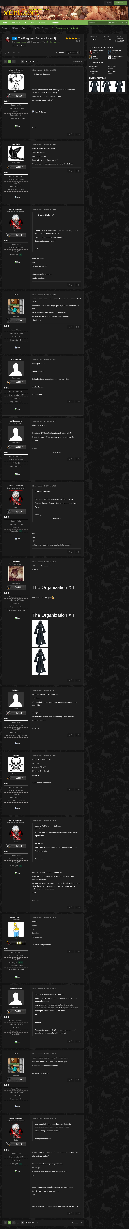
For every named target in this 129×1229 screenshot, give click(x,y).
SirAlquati (16, 690)
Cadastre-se (120, 3)
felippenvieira (16, 989)
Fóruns (15, 23)
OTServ (15, 28)
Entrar (108, 3)
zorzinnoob (16, 359)
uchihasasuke (16, 421)
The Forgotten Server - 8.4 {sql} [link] (65, 28)
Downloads (26, 28)
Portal (5, 23)
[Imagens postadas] (94, 86)
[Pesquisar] (126, 23)
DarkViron (16, 562)
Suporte (42, 23)
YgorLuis (16, 144)
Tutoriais (28, 23)
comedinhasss (16, 917)
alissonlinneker (16, 209)
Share (61, 53)
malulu (16, 755)
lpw (16, 295)
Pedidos (55, 23)
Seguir (74, 53)
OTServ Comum (41, 28)
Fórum (4, 28)
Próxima (30, 61)
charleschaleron (16, 70)
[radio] (66, 38)
